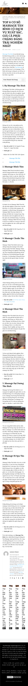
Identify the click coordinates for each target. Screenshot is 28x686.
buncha (4, 672)
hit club (22, 665)
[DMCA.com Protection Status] (14, 678)
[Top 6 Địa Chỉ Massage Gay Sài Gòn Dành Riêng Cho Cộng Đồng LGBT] (11, 586)
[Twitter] (20, 577)
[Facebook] (10, 577)
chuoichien (14, 672)
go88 (12, 665)
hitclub (4, 665)
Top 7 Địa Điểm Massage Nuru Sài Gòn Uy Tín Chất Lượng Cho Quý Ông (4, 607)
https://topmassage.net (14, 554)
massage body (20, 564)
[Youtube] (22, 577)
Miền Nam (10, 16)
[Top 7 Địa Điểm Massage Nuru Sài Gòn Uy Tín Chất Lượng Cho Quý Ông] (4, 586)
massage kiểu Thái (14, 566)
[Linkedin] (14, 577)
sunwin (22, 663)
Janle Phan (8, 49)
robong (8, 670)
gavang (24, 672)
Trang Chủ (5, 16)
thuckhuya (13, 670)
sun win (17, 665)
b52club (9, 665)
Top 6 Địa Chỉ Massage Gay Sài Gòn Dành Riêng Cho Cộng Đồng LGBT (10, 607)
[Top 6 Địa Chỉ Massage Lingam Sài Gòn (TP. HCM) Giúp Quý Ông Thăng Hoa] (23, 586)
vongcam (19, 670)
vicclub (9, 663)
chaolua (19, 672)
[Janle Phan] (3, 49)
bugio (24, 670)
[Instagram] (12, 577)
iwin (13, 663)
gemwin (17, 663)
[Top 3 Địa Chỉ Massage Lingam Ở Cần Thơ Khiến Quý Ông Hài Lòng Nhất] (17, 586)
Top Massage (18, 67)
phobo (8, 672)
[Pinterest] (16, 577)
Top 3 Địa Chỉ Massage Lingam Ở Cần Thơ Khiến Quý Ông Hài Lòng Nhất (17, 607)
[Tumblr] (18, 577)
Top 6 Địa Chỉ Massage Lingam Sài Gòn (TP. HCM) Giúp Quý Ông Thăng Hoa (23, 607)
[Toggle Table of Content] (22, 80)
